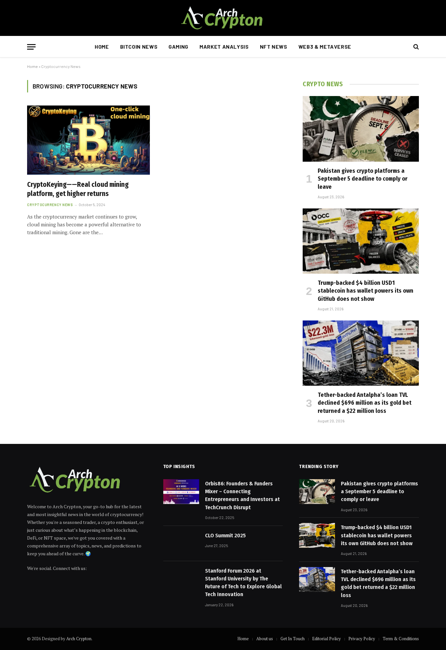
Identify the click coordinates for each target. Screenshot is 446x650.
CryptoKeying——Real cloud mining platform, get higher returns (78, 189)
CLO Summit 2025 (225, 535)
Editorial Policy (326, 639)
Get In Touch (292, 639)
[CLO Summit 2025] (181, 543)
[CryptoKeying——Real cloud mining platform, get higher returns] (88, 140)
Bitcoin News (139, 46)
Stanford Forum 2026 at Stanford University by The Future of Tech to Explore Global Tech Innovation (243, 582)
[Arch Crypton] (223, 18)
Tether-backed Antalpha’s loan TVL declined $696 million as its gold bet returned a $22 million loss (364, 402)
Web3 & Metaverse (324, 46)
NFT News (273, 46)
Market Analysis (224, 46)
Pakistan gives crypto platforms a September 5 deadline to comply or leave (362, 178)
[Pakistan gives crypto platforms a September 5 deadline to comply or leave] (361, 128)
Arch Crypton (78, 639)
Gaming (178, 46)
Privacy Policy (361, 639)
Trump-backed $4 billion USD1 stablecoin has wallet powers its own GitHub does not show (365, 290)
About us (264, 639)
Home (102, 46)
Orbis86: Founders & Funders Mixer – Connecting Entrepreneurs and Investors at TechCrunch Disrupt (242, 495)
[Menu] (31, 47)
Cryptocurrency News (50, 205)
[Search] (415, 47)
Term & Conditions (401, 639)
